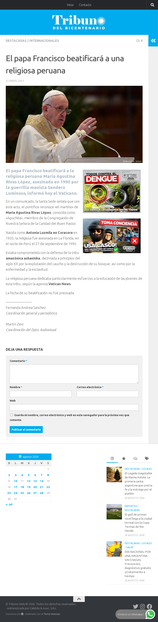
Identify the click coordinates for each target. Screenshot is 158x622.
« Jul (9, 504)
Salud (130, 547)
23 (9, 493)
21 (41, 487)
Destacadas (16, 40)
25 (22, 493)
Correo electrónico (90, 387)
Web (13, 400)
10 (15, 481)
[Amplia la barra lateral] (153, 40)
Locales (147, 469)
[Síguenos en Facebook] (149, 606)
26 (28, 493)
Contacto (85, 5)
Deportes (131, 506)
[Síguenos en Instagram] (142, 606)
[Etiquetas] (146, 459)
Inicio (70, 5)
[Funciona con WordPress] (22, 614)
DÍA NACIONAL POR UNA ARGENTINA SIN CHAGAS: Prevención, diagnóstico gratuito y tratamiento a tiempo (138, 564)
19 (28, 487)
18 (22, 487)
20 (35, 487)
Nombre (16, 387)
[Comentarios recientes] (135, 459)
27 (35, 493)
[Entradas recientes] (112, 459)
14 (41, 481)
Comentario (18, 360)
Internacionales (44, 40)
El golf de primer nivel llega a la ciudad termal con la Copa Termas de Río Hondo (138, 522)
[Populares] (123, 459)
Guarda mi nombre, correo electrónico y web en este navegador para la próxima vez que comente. (69, 417)
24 (15, 493)
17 (15, 487)
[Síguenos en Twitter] (135, 606)
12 (28, 481)
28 (41, 493)
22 (48, 487)
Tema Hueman (52, 614)
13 (35, 481)
